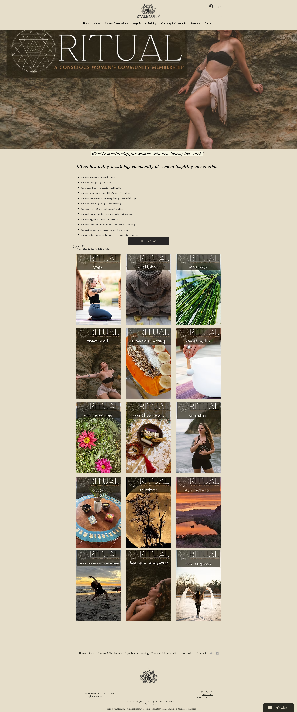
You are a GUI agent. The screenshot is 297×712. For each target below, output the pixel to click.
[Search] (221, 16)
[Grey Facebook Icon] (211, 653)
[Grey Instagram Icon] (217, 653)
